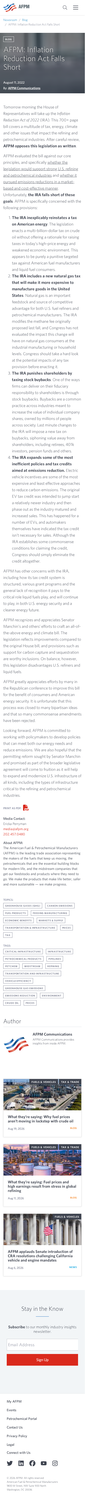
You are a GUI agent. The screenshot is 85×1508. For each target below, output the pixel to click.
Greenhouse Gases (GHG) (22, 905)
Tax (7, 935)
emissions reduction (20, 995)
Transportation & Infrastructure (30, 927)
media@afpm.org (15, 829)
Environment (51, 995)
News (73, 1267)
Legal (10, 1444)
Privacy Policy (17, 1436)
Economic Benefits (18, 920)
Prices (66, 927)
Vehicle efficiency (18, 980)
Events (11, 1410)
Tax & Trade (70, 1081)
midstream (32, 966)
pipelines (54, 958)
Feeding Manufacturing (50, 913)
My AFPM (14, 1401)
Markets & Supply (51, 920)
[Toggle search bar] (65, 7)
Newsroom (10, 20)
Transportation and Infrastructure (32, 973)
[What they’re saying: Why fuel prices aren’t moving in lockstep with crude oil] (42, 1094)
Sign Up (42, 1359)
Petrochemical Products (23, 958)
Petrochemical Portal (22, 1419)
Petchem (11, 966)
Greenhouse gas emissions (24, 988)
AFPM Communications (24, 88)
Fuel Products (15, 913)
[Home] (16, 7)
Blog (25, 20)
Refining (53, 966)
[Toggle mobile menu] (76, 7)
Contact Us (15, 1427)
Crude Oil (12, 1002)
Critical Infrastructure (23, 951)
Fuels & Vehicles (44, 1081)
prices (30, 1002)
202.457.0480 (14, 834)
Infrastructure (59, 951)
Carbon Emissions (60, 905)
